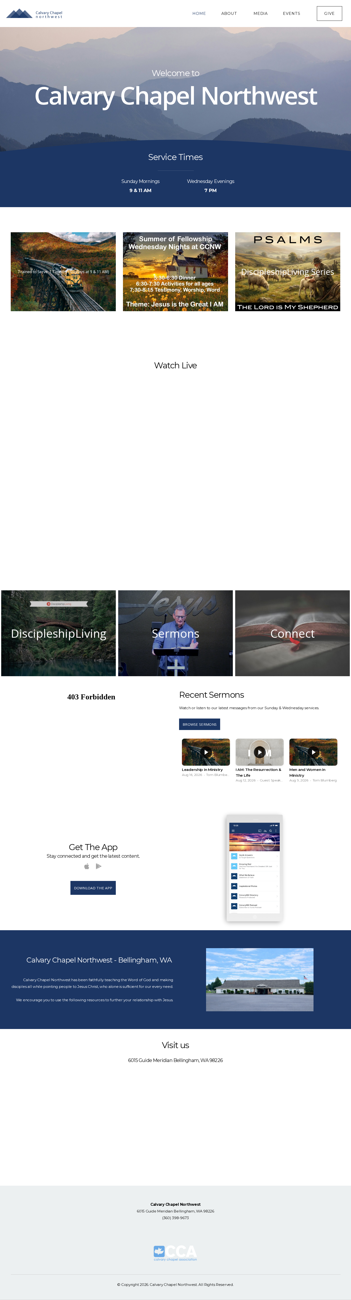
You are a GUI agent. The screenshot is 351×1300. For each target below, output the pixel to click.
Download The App (93, 887)
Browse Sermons (200, 724)
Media (261, 13)
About (229, 13)
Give (329, 13)
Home (199, 13)
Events (292, 13)
